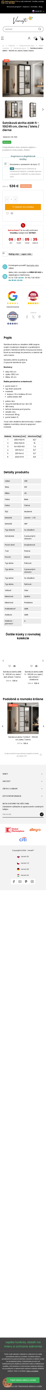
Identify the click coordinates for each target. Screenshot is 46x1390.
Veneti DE (25, 869)
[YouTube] (20, 881)
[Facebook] (14, 881)
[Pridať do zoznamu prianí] (8, 213)
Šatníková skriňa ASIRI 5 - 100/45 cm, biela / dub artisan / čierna (12, 674)
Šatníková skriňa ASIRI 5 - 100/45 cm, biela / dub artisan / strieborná (34, 676)
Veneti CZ (25, 863)
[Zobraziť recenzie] (33, 298)
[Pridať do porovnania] (13, 213)
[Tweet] (33, 317)
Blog (40, 7)
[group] (23, 726)
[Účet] (29, 38)
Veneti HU (25, 875)
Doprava (26, 7)
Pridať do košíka (24, 207)
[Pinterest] (39, 317)
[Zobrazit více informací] (39, 164)
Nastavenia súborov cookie (30, 1386)
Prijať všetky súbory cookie (23, 1380)
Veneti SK (25, 856)
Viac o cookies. (32, 1371)
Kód (5, 137)
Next (42, 109)
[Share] (27, 317)
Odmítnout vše (10, 1386)
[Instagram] (32, 881)
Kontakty (34, 7)
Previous (3, 109)
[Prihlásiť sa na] (42, 814)
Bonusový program (14, 7)
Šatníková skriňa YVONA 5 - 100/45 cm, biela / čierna (23, 738)
